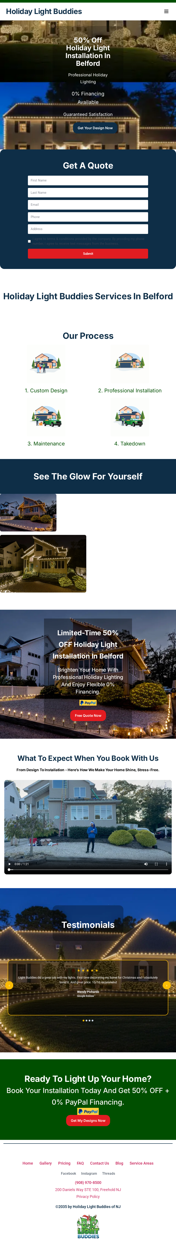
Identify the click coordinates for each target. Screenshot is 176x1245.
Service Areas (141, 1163)
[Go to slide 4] (92, 1020)
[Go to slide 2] (86, 1020)
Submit (88, 254)
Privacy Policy (88, 1196)
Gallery (45, 1163)
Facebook (68, 1173)
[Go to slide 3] (89, 1020)
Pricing (64, 1163)
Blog (119, 1163)
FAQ (80, 1163)
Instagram (89, 1173)
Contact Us (99, 1163)
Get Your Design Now (95, 128)
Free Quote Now (88, 715)
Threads (108, 1173)
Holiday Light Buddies (44, 11)
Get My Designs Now (88, 1120)
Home (28, 1163)
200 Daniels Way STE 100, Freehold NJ (88, 1189)
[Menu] (166, 11)
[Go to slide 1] (83, 1020)
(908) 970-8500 (88, 1182)
